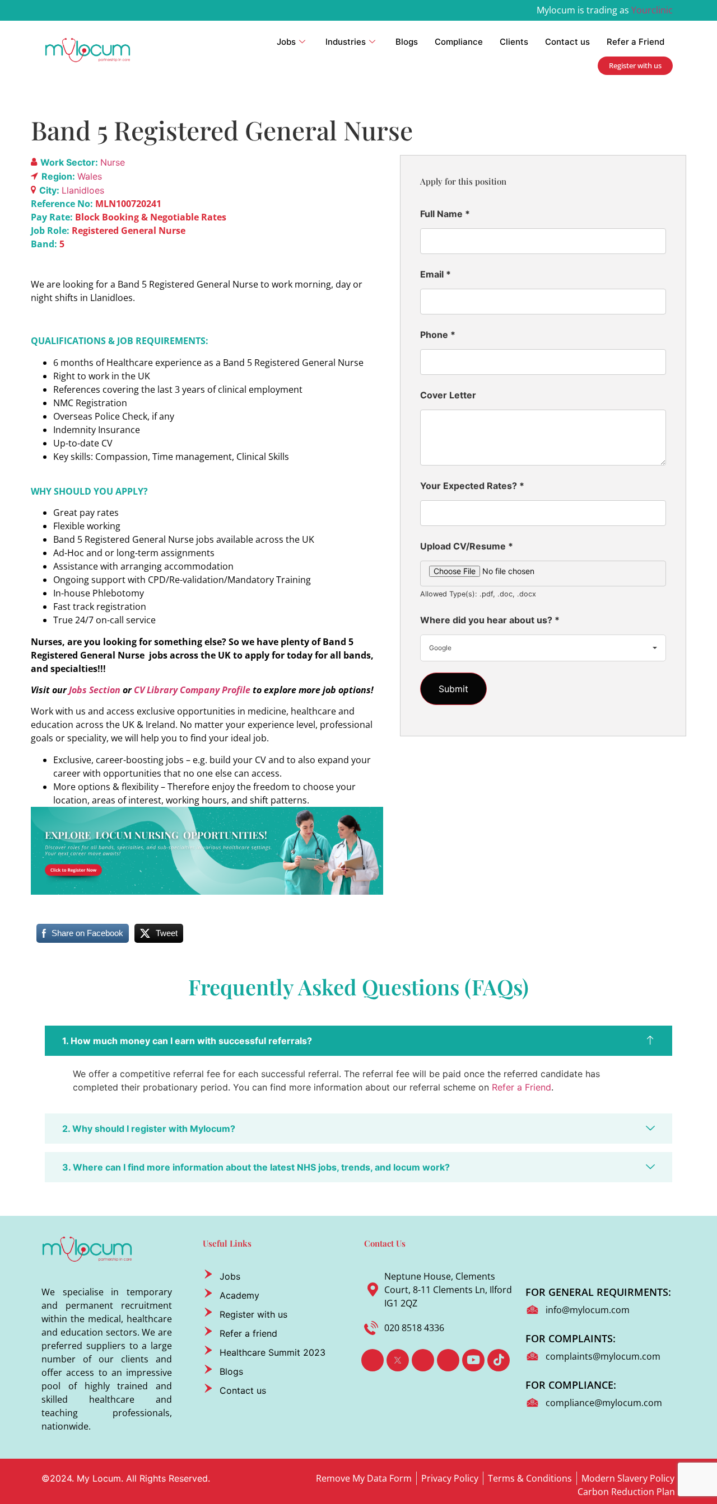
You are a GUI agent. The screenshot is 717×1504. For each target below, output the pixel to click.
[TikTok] (498, 1360)
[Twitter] (398, 1360)
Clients (514, 41)
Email (435, 274)
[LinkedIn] (423, 1360)
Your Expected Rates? (472, 485)
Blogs (406, 41)
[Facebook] (372, 1360)
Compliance (459, 41)
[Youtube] (473, 1360)
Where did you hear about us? (490, 620)
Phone (437, 334)
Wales (89, 176)
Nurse (112, 162)
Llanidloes (83, 190)
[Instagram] (448, 1360)
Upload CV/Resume (466, 546)
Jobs (286, 41)
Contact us (567, 41)
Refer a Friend (635, 41)
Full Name (445, 213)
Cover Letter (448, 395)
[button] (358, 1041)
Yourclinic (652, 10)
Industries (345, 41)
